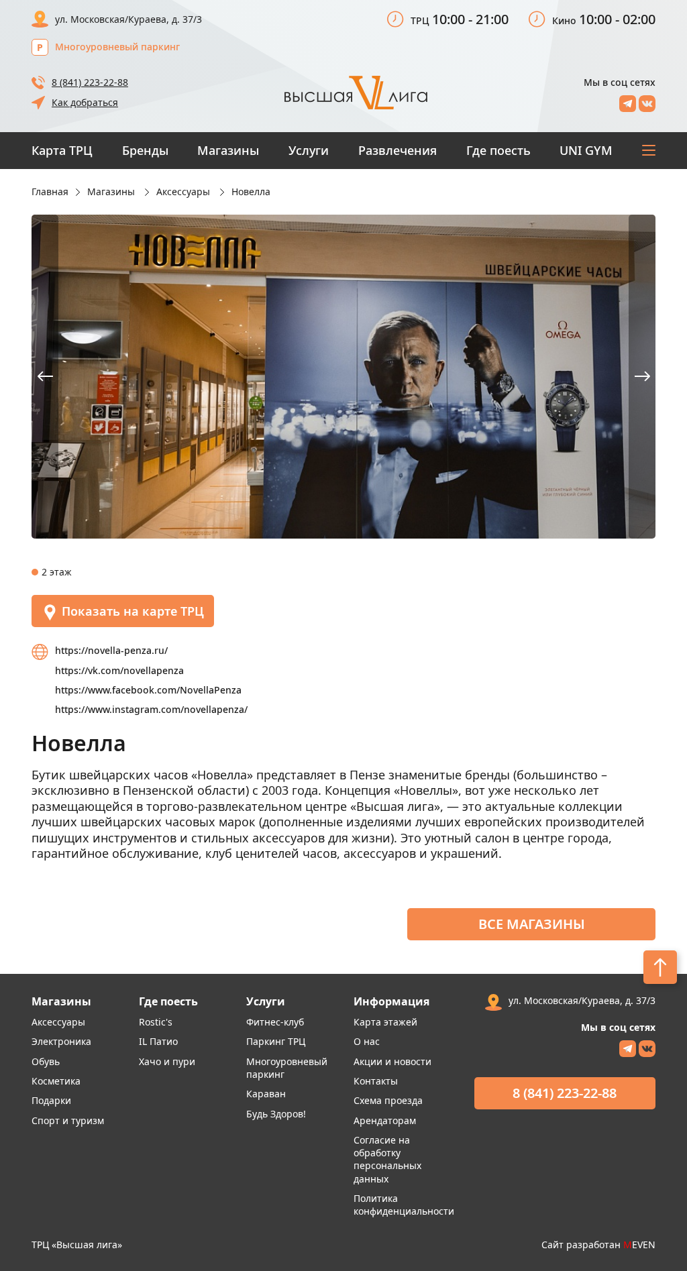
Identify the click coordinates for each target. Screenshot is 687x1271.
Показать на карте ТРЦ (133, 611)
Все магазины (531, 924)
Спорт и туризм (68, 1120)
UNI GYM (586, 150)
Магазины (228, 150)
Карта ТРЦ (62, 150)
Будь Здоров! (276, 1113)
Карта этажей (385, 1021)
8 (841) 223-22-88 (90, 82)
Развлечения (397, 150)
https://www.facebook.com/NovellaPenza (148, 689)
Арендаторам (385, 1120)
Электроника (61, 1041)
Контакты (376, 1080)
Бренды (145, 150)
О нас (367, 1041)
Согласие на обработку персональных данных (387, 1159)
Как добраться (85, 102)
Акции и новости (392, 1061)
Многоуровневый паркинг (117, 46)
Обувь (46, 1061)
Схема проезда (388, 1100)
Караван (266, 1093)
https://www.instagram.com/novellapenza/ (151, 709)
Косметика (56, 1080)
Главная (50, 191)
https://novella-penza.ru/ (111, 650)
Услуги (308, 150)
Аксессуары (58, 1021)
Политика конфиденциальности (404, 1204)
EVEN (639, 1244)
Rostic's (155, 1021)
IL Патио (158, 1041)
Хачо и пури (167, 1061)
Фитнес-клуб (275, 1021)
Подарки (51, 1100)
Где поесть (498, 150)
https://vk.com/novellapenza (119, 670)
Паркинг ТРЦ (275, 1041)
